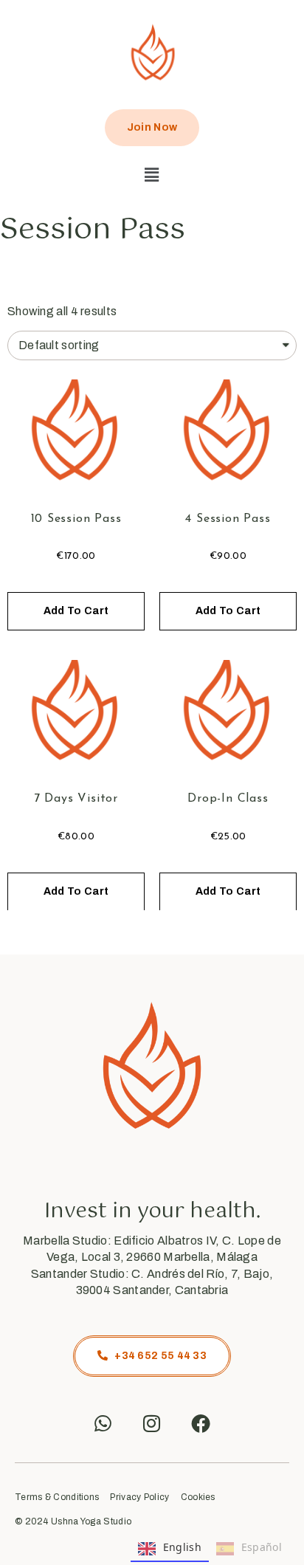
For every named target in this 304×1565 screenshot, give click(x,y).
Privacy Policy (139, 1497)
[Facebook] (200, 1423)
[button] (152, 175)
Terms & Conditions (57, 1497)
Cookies (198, 1497)
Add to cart (76, 610)
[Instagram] (152, 1423)
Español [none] (261, 1547)
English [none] (182, 1547)
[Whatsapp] (103, 1423)
